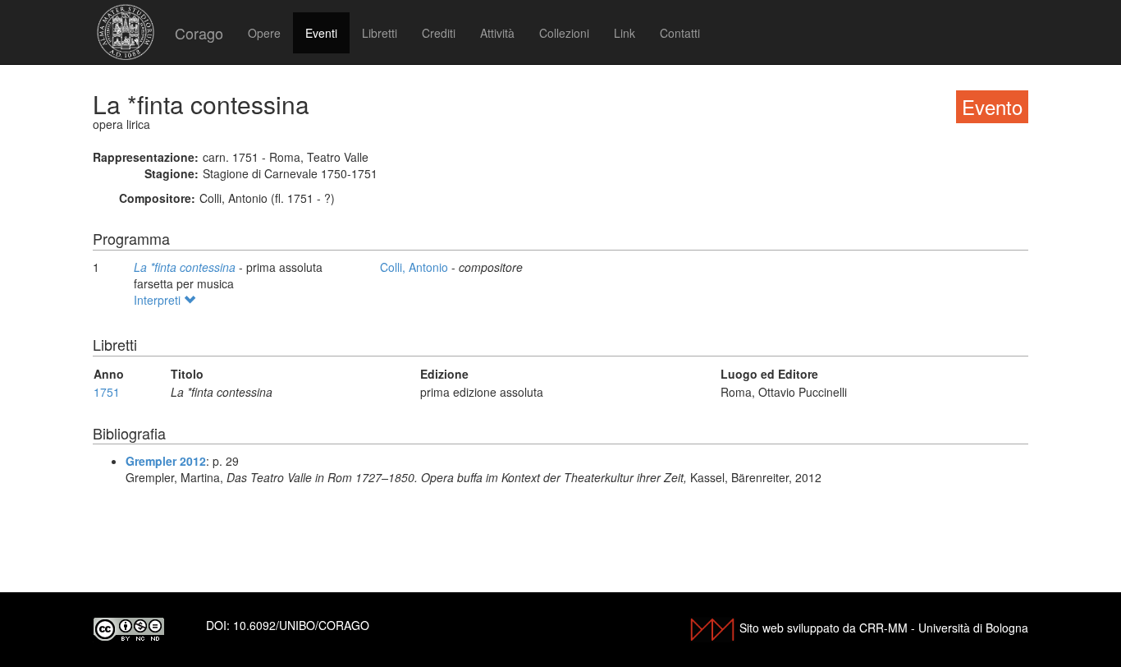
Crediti (438, 33)
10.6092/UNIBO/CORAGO (301, 625)
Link (624, 33)
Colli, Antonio (415, 267)
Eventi (321, 33)
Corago (199, 33)
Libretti (379, 33)
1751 (107, 392)
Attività (497, 33)
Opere (264, 33)
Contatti (680, 33)
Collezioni (564, 33)
